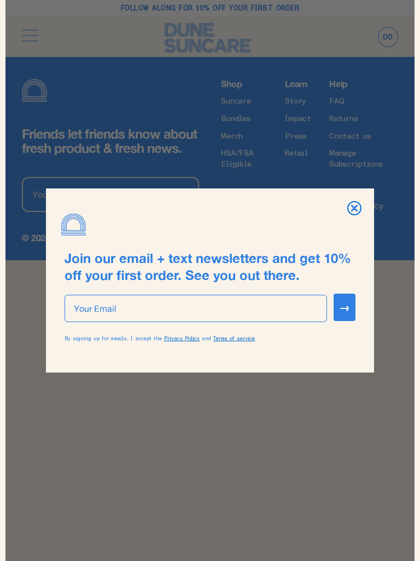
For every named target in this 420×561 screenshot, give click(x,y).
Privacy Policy (182, 338)
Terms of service (234, 338)
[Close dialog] (354, 208)
